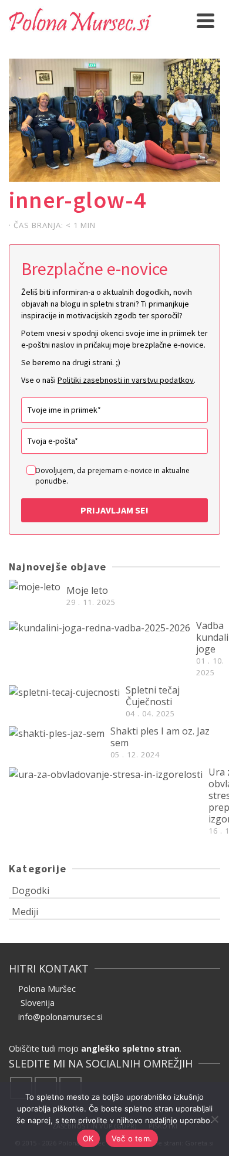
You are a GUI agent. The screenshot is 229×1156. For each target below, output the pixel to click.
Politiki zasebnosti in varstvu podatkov (126, 380)
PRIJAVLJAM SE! (114, 510)
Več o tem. (132, 1138)
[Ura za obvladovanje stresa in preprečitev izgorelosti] (106, 773)
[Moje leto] (34, 586)
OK (88, 1138)
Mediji (25, 911)
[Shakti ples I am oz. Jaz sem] (57, 732)
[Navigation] (205, 20)
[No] (214, 1119)
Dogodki (30, 890)
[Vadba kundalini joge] (99, 627)
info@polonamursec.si (60, 1016)
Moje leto (87, 590)
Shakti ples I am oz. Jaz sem (160, 737)
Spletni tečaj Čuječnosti (153, 696)
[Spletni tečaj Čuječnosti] (64, 691)
